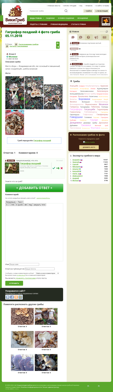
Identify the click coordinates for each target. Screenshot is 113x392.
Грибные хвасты (54, 6)
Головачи (88, 117)
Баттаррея (73, 91)
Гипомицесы (90, 112)
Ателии (93, 89)
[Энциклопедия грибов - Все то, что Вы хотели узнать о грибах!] (15, 15)
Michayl (76, 180)
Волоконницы (101, 101)
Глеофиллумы (102, 114)
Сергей (75, 164)
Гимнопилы (75, 112)
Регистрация (102, 11)
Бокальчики (83, 96)
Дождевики (76, 122)
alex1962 (11, 161)
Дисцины (105, 120)
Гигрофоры (76, 109)
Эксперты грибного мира (86, 155)
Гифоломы (88, 114)
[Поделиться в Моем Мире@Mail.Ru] (20, 297)
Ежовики (86, 125)
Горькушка (104, 117)
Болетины (93, 96)
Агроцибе (74, 86)
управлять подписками (25, 278)
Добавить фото (89, 147)
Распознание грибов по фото (89, 135)
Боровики (84, 99)
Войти (89, 11)
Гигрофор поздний (42, 140)
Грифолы (83, 120)
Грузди (94, 119)
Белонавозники (86, 91)
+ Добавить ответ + (34, 188)
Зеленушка (86, 128)
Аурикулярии (102, 88)
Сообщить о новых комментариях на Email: (19, 273)
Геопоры (104, 107)
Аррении (104, 86)
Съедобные (50, 18)
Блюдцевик (73, 96)
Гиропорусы (74, 114)
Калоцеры (104, 128)
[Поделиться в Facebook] (12, 297)
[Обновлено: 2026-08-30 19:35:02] (107, 32)
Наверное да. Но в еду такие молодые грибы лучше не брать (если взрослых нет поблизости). (88, 56)
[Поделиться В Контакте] (7, 297)
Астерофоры (84, 89)
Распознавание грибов (28, 44)
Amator (76, 169)
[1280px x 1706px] (53, 96)
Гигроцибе (89, 109)
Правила (89, 6)
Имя (7, 264)
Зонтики (95, 127)
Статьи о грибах (78, 24)
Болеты (73, 99)
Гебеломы (95, 107)
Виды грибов (36, 18)
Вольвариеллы (77, 104)
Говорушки (76, 117)
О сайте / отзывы (102, 6)
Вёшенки (103, 104)
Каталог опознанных (19, 46)
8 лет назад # (59, 160)
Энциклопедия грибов (24, 385)
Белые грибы (90, 93)
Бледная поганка (102, 94)
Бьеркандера (97, 99)
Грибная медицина (59, 24)
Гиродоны (104, 112)
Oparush (76, 162)
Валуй (106, 99)
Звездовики (75, 128)
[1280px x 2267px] (14, 92)
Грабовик (73, 120)
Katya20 (76, 171)
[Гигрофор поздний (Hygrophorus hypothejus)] (12, 168)
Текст (20, 202)
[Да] (53, 168)
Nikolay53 (76, 166)
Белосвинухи (102, 91)
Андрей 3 (76, 160)
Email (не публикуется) (14, 269)
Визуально (11, 202)
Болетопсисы (103, 96)
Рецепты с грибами (38, 24)
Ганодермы (85, 107)
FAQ (81, 6)
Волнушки (86, 102)
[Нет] (61, 168)
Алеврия (82, 86)
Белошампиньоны (77, 94)
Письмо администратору (50, 387)
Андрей (76, 178)
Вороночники (91, 104)
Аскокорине (74, 89)
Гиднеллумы (102, 109)
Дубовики (73, 125)
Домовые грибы (90, 123)
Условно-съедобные (66, 18)
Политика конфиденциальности (31, 387)
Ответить (9, 176)
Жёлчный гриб (101, 125)
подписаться (21, 275)
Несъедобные (82, 18)
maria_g (76, 173)
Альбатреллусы (92, 85)
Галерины (74, 107)
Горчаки (96, 117)
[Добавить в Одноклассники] (16, 297)
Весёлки (73, 102)
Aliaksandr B (77, 176)
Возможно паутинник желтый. (90, 43)
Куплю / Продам (70, 6)
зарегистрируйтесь (43, 198)
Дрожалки (103, 123)
